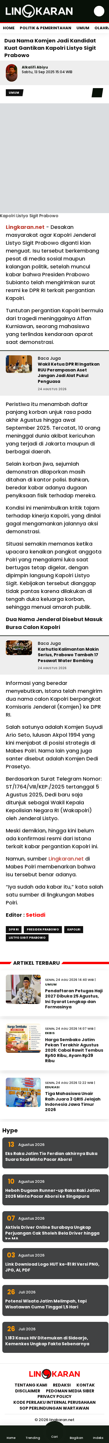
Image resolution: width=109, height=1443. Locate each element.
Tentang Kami (31, 1385)
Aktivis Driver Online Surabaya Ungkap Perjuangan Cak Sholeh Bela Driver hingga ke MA (52, 1233)
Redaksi (62, 1385)
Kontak (85, 1385)
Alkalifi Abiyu (35, 67)
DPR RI (14, 929)
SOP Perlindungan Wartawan (54, 1408)
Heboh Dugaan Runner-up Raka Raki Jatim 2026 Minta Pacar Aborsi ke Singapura (52, 1193)
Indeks (98, 1438)
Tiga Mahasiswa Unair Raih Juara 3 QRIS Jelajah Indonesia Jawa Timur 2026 (73, 1102)
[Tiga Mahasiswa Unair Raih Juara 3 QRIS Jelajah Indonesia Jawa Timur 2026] (23, 1092)
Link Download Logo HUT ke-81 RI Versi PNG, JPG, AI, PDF (52, 1267)
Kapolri (73, 929)
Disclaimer (27, 1391)
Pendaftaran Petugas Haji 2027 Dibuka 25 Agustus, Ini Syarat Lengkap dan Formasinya (74, 999)
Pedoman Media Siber (70, 1391)
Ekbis (50, 1033)
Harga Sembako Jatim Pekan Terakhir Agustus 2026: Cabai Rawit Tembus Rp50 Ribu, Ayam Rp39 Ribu (74, 1050)
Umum (82, 28)
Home (9, 28)
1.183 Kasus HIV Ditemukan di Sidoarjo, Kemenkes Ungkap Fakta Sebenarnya (47, 1341)
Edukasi (52, 1087)
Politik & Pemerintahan (45, 28)
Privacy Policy (54, 1396)
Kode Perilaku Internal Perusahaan (54, 1402)
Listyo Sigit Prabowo (27, 937)
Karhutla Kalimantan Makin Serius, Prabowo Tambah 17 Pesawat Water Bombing (68, 655)
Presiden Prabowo (43, 929)
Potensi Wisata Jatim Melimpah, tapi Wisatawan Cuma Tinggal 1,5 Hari (46, 1304)
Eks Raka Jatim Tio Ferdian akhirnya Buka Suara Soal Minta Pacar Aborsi (51, 1156)
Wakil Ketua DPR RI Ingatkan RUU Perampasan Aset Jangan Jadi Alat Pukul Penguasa (69, 372)
